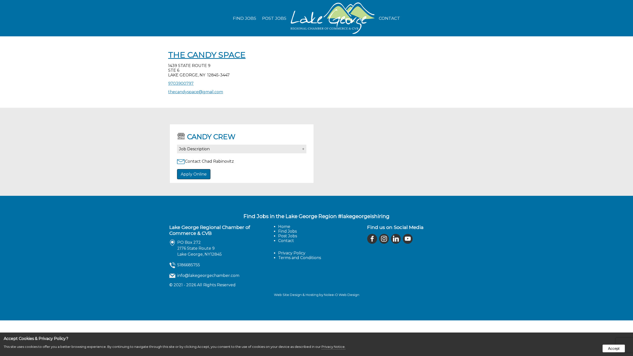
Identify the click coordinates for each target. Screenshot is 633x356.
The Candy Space (207, 55)
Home (284, 226)
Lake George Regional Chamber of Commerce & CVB (209, 230)
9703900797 (181, 83)
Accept (613, 348)
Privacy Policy (291, 253)
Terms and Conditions (299, 257)
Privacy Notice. (333, 347)
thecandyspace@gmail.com (195, 91)
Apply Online (194, 174)
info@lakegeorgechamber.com (208, 275)
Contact (389, 18)
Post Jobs (274, 18)
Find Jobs (244, 18)
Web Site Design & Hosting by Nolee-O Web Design (316, 295)
